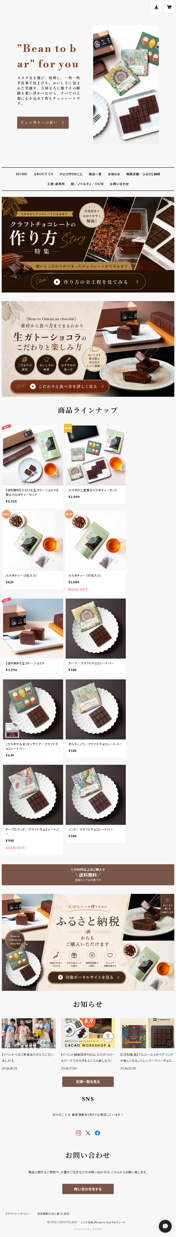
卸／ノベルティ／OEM (87, 184)
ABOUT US (43, 174)
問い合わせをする (88, 1189)
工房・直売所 (56, 184)
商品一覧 (95, 174)
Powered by (83, 1229)
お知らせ (114, 174)
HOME (22, 174)
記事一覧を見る (88, 1082)
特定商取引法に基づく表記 (53, 1213)
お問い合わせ (119, 184)
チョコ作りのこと (70, 174)
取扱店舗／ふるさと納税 (143, 174)
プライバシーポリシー (17, 1213)
